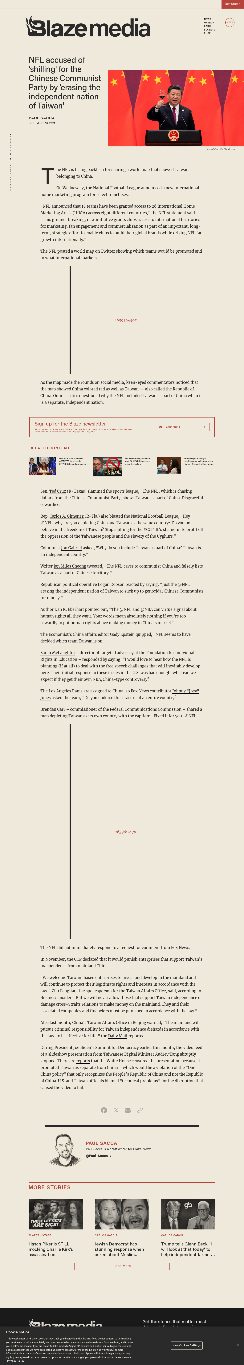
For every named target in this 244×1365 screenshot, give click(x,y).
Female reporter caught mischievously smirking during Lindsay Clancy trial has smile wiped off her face (198, 462)
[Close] (238, 1345)
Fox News (180, 947)
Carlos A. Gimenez (67, 516)
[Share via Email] (128, 1110)
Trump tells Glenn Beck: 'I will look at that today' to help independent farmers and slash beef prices (187, 1250)
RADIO (208, 26)
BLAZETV (210, 30)
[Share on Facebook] (104, 1110)
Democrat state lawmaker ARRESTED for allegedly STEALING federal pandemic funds (72, 462)
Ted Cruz (57, 491)
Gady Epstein (122, 634)
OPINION (209, 23)
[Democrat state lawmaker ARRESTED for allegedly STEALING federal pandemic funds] (42, 466)
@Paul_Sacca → (99, 1156)
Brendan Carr (52, 709)
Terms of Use (89, 429)
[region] (122, 1345)
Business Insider (55, 997)
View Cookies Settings (187, 1345)
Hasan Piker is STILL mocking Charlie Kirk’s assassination (51, 1249)
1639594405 (126, 320)
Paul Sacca (42, 118)
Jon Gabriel (71, 547)
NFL (66, 169)
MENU (230, 23)
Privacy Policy (71, 429)
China (86, 176)
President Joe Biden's (74, 1047)
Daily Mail (117, 1035)
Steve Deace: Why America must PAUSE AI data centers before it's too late (137, 461)
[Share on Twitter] (116, 1110)
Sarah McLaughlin (57, 652)
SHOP (207, 33)
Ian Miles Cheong (70, 566)
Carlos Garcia (106, 1235)
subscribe (232, 4)
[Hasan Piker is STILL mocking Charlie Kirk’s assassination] (56, 1213)
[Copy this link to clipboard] (140, 1110)
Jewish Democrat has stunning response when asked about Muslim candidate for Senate (119, 1250)
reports (83, 1060)
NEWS (207, 19)
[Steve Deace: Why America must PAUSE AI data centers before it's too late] (107, 466)
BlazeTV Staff (40, 1235)
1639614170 (125, 831)
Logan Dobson (111, 584)
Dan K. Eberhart (69, 609)
